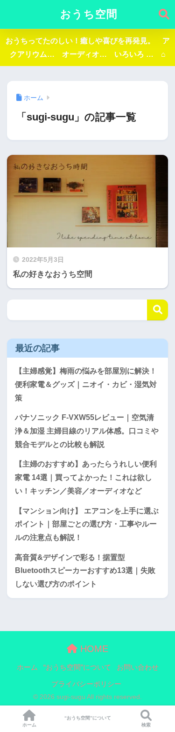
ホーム (27, 667)
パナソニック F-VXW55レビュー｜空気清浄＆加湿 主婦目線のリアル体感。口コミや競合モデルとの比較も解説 (87, 430)
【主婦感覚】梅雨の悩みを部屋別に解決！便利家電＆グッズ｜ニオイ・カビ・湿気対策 (86, 384)
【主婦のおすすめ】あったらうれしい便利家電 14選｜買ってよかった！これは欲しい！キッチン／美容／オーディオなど (86, 477)
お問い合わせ (138, 667)
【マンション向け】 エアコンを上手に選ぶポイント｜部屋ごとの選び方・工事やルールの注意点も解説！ (87, 524)
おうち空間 (89, 14)
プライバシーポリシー (86, 684)
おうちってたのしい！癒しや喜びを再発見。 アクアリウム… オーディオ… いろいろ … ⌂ (88, 47)
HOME (92, 649)
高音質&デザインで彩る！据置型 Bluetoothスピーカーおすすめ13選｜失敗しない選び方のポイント (85, 570)
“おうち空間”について (77, 667)
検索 (157, 309)
